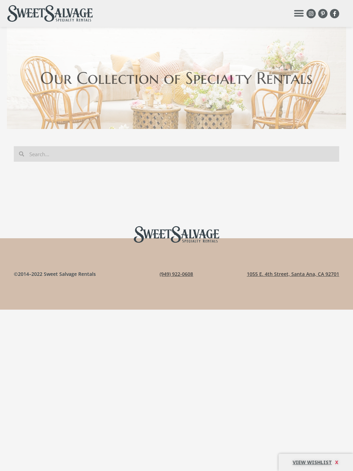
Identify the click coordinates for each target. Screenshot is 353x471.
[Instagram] (311, 13)
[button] (298, 13)
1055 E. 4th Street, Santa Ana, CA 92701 (293, 274)
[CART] (316, 462)
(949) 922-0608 (176, 274)
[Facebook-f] (334, 13)
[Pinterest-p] (322, 13)
